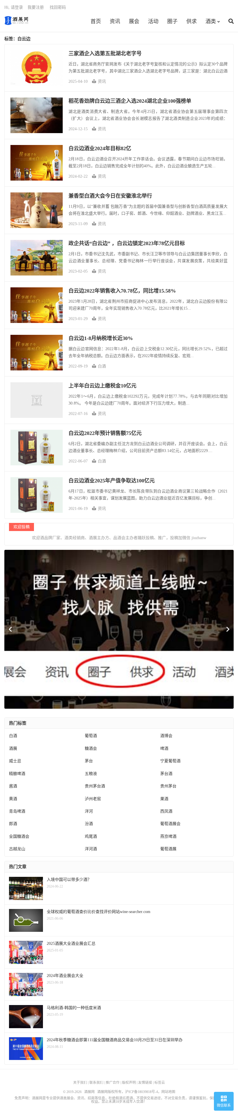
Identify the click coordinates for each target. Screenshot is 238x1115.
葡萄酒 (91, 736)
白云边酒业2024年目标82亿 (99, 148)
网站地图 (168, 1092)
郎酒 (13, 824)
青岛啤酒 (17, 811)
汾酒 (89, 824)
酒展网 (16, 20)
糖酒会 (91, 748)
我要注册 (36, 7)
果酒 (164, 799)
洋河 (89, 811)
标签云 (159, 1083)
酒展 (13, 748)
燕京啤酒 (168, 836)
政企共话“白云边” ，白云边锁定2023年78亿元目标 (126, 243)
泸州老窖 (93, 799)
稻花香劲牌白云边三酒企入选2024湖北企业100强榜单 (129, 101)
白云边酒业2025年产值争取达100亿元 (111, 481)
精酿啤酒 (17, 774)
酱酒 (13, 786)
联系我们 (96, 1083)
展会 (134, 21)
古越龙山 (17, 849)
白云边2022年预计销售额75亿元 (105, 433)
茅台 (89, 761)
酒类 (210, 21)
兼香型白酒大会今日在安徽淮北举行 (110, 196)
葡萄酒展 (168, 849)
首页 (96, 21)
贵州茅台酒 (95, 786)
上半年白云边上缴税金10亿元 (102, 386)
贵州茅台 (168, 786)
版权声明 (129, 1083)
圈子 (172, 21)
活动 (153, 21)
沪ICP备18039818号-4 (141, 1092)
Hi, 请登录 (13, 7)
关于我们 (80, 1083)
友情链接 (145, 1083)
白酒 (102, 366)
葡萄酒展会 (170, 824)
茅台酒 (166, 774)
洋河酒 (91, 849)
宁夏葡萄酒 (170, 761)
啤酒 (164, 748)
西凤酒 (166, 811)
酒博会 (166, 736)
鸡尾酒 (91, 836)
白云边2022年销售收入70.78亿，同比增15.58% (122, 291)
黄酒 (13, 799)
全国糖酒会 (19, 836)
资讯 (115, 21)
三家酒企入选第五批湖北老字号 (105, 53)
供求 (191, 21)
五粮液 (91, 774)
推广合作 (113, 1083)
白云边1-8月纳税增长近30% (100, 338)
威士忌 (15, 761)
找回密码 (58, 7)
